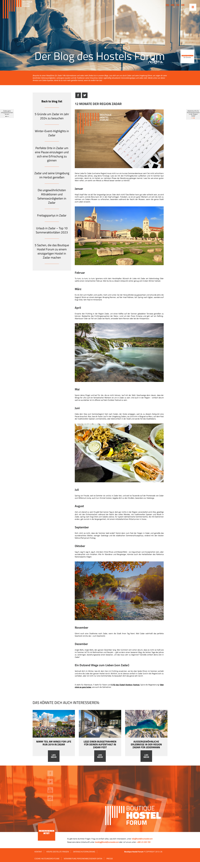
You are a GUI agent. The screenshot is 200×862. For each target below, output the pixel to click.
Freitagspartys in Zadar (51, 215)
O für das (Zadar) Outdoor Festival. (125, 684)
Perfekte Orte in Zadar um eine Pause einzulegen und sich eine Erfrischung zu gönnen (52, 154)
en (167, 5)
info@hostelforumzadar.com (142, 838)
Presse (109, 858)
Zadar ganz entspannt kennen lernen (7, 112)
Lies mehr (53, 756)
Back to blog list (51, 101)
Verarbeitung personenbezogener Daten (83, 858)
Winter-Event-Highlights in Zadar (52, 133)
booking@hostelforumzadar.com (107, 842)
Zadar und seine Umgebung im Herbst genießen (51, 175)
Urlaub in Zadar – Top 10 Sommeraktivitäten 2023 (52, 230)
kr (182, 5)
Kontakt (38, 851)
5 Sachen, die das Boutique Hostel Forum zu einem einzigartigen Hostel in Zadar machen (52, 251)
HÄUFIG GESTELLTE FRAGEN (57, 851)
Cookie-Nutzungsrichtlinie (46, 858)
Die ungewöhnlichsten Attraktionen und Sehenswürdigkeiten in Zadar (51, 196)
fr (177, 5)
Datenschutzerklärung (84, 851)
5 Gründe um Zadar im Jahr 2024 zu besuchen (52, 116)
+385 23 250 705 (143, 842)
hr (172, 5)
